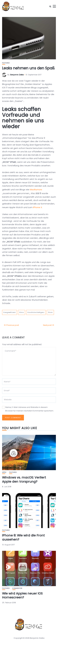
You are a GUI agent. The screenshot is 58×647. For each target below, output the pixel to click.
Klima (21, 312)
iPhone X (37, 207)
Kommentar (17, 588)
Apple (4, 472)
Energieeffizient (9, 312)
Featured (6, 63)
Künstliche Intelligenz (35, 312)
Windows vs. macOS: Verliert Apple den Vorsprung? (24, 479)
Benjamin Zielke (17, 74)
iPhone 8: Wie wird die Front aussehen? (23, 537)
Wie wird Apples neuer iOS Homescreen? (22, 595)
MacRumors (36, 189)
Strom (50, 312)
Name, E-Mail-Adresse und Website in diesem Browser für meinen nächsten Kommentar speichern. (29, 409)
